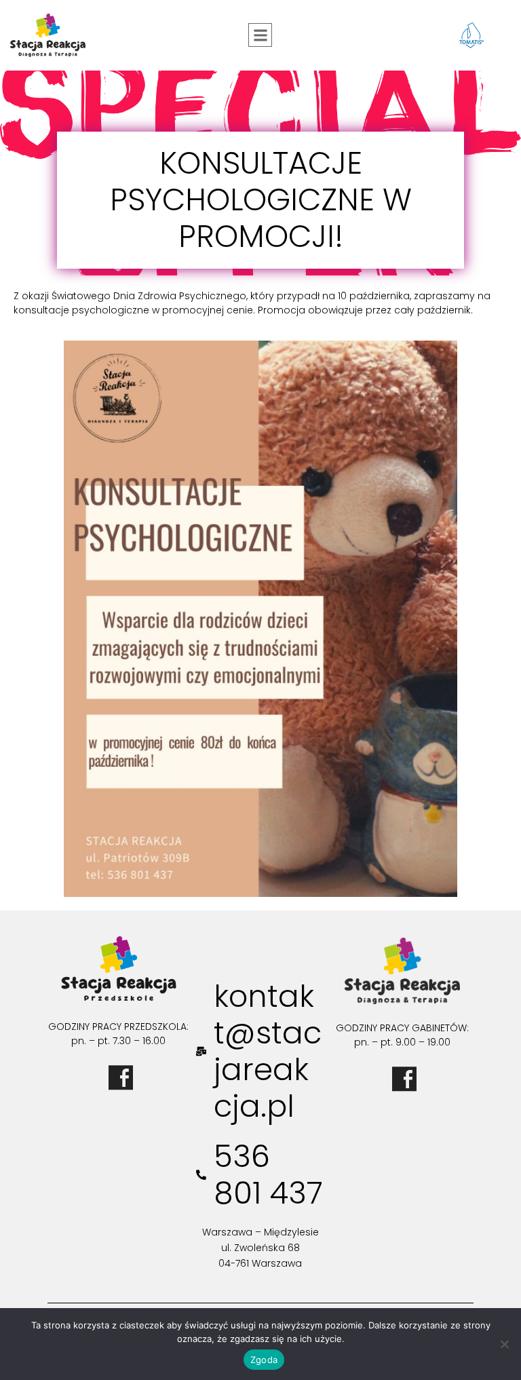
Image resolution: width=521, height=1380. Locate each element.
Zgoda (263, 1359)
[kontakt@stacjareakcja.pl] (201, 1051)
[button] (260, 35)
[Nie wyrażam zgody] (504, 1344)
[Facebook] (119, 1075)
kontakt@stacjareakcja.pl (268, 1051)
